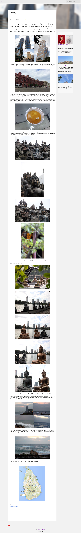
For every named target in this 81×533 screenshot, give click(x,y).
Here (26, 19)
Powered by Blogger (41, 529)
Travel (16, 506)
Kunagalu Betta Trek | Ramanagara (64, 65)
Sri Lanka (12, 506)
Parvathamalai (60, 83)
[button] (10, 16)
